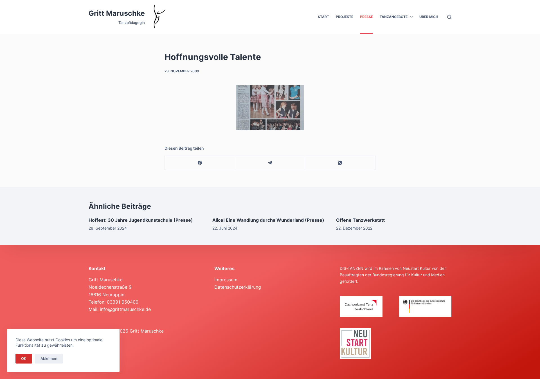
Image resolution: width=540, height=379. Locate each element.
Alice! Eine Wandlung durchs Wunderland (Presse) (268, 220)
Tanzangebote (394, 17)
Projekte (344, 17)
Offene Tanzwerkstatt (360, 220)
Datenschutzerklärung (237, 287)
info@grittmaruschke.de (125, 309)
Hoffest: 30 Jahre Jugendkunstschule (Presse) (141, 220)
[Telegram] (270, 163)
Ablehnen (48, 358)
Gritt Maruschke (117, 13)
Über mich (428, 17)
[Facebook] (200, 163)
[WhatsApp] (340, 163)
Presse (366, 17)
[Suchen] (449, 17)
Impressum (225, 279)
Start (323, 17)
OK (23, 358)
